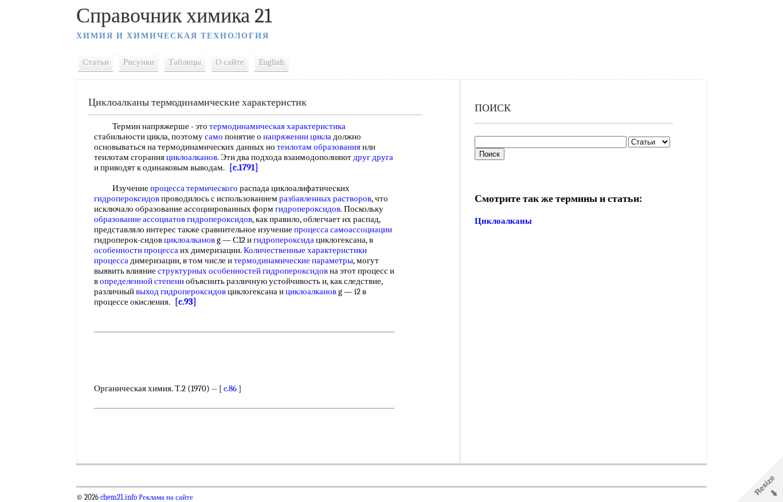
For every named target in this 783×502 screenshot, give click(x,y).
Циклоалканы (503, 221)
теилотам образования (319, 147)
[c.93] (186, 302)
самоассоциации (361, 229)
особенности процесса (136, 250)
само (214, 136)
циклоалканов (191, 157)
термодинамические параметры (293, 260)
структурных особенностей (209, 271)
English (271, 62)
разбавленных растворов (325, 198)
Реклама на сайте (165, 497)
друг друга (373, 157)
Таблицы (185, 62)
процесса (311, 229)
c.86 (230, 388)
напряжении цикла (297, 136)
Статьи (96, 62)
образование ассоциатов (139, 219)
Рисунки (138, 62)
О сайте (230, 62)
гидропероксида (283, 240)
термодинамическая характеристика (277, 126)
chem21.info (118, 497)
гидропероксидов (126, 198)
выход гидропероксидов (181, 291)
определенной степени (142, 281)
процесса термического (194, 188)
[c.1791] (244, 167)
